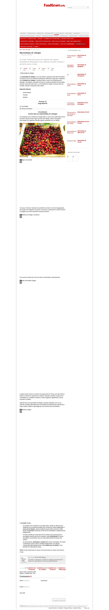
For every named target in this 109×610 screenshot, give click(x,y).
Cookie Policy (77, 608)
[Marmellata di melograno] (72, 77)
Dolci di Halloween (27, 44)
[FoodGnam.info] (54, 5)
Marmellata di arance (81, 56)
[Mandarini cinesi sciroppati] (72, 105)
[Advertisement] (54, 20)
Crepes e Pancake (67, 38)
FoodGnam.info (23, 605)
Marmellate (80, 44)
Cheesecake (32, 38)
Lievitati (38, 36)
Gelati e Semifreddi (67, 44)
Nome (24, 580)
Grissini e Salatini (47, 36)
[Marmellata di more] (72, 96)
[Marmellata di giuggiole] (72, 68)
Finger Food (31, 33)
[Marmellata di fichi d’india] (72, 124)
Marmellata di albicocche (81, 131)
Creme (40, 38)
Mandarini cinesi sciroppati (82, 103)
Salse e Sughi (59, 33)
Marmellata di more (81, 93)
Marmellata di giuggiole (81, 65)
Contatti (60, 608)
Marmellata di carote (81, 141)
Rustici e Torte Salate (27, 36)
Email (24, 587)
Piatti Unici (68, 33)
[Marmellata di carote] (72, 143)
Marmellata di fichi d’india (83, 122)
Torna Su (86, 608)
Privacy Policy (68, 608)
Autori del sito (53, 608)
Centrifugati (64, 36)
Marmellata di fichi (83, 112)
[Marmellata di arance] (72, 58)
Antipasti (23, 33)
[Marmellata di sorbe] (72, 86)
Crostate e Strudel (27, 41)
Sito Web (22, 593)
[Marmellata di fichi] (72, 115)
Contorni (76, 33)
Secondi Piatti (49, 33)
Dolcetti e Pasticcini (43, 41)
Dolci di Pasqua (53, 44)
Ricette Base (73, 36)
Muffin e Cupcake (26, 46)
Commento (44, 580)
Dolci (56, 36)
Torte (36, 46)
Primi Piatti (40, 33)
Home (21, 49)
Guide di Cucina (83, 36)
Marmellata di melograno (81, 75)
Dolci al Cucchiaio (58, 41)
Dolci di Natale (41, 44)
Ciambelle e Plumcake (52, 38)
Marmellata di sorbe (81, 84)
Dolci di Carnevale (73, 41)
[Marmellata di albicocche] (72, 134)
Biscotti (23, 38)
